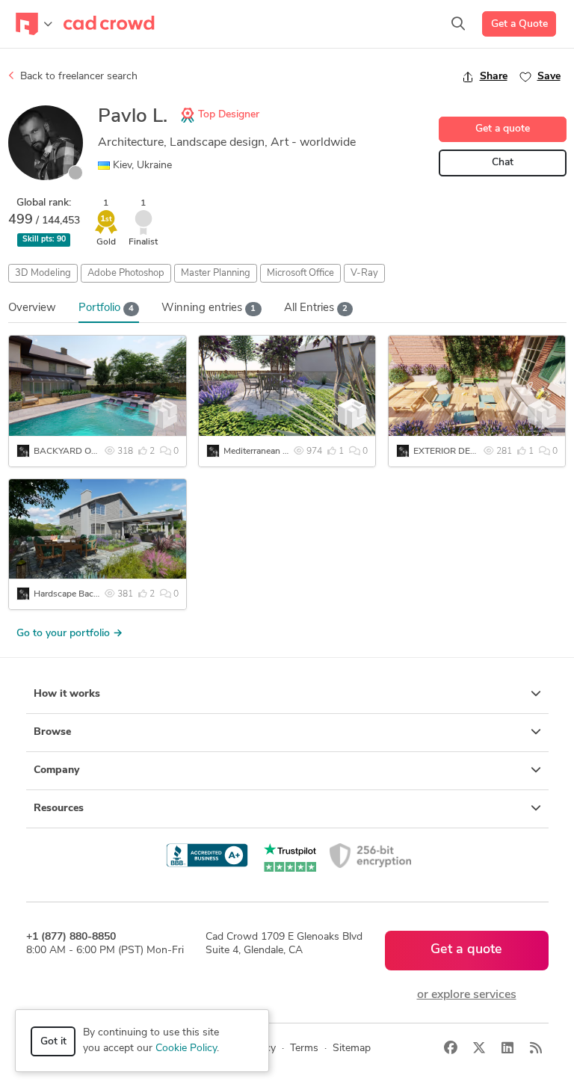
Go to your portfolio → (69, 633)
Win (208, 308)
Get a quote (502, 129)
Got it (53, 1041)
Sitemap (352, 1048)
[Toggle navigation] (34, 23)
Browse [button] (52, 732)
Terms (304, 1048)
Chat (502, 162)
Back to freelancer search (77, 76)
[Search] (458, 24)
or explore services (466, 995)
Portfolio (106, 308)
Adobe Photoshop (125, 273)
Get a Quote (519, 24)
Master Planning (215, 273)
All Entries (316, 308)
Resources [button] (59, 808)
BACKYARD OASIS (73, 451)
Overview (32, 308)
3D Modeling (43, 273)
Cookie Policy (186, 1048)
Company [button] (56, 770)
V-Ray (364, 273)
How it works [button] (67, 694)
